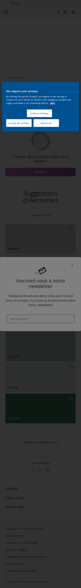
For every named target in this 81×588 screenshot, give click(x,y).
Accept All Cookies (18, 122)
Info (52, 102)
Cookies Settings (39, 113)
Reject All (46, 122)
